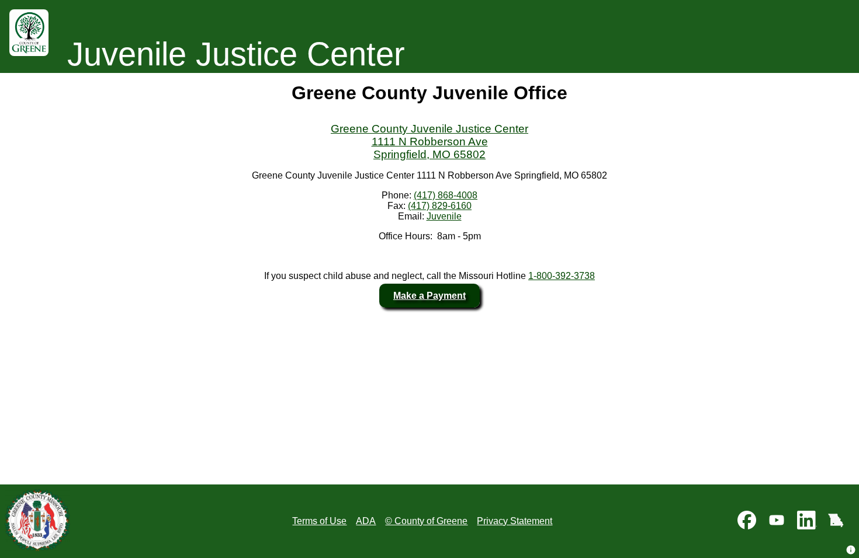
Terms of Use (319, 521)
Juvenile (444, 216)
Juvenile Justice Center (236, 54)
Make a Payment (429, 296)
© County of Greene (426, 521)
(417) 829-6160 (440, 206)
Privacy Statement (514, 521)
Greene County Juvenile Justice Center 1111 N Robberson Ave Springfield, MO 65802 (429, 142)
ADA (366, 521)
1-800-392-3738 (561, 276)
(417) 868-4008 (445, 195)
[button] (851, 550)
